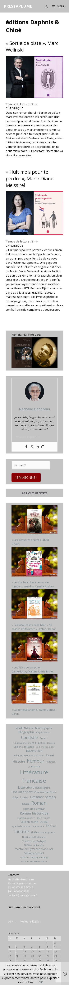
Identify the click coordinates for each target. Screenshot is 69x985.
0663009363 (22, 891)
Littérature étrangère (34, 787)
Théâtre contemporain (43, 832)
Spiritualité (38, 826)
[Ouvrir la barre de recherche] (46, 6)
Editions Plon (34, 750)
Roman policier (26, 818)
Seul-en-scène (29, 822)
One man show (22, 792)
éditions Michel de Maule (34, 861)
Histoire (19, 761)
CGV (10, 921)
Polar (15, 797)
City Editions (42, 732)
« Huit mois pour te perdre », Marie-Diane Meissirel (29, 178)
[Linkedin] (37, 447)
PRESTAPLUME (18, 6)
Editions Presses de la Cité (29, 755)
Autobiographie (43, 728)
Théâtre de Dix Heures (34, 837)
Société (44, 822)
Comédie (29, 737)
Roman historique (34, 813)
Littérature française (34, 776)
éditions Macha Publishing (34, 857)
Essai (50, 755)
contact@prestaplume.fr (23, 895)
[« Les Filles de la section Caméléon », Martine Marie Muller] (35, 647)
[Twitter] (32, 447)
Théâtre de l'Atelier (34, 845)
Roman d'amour (34, 809)
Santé (47, 818)
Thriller (51, 826)
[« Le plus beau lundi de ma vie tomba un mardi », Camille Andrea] (35, 562)
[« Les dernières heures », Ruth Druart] (35, 520)
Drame (43, 738)
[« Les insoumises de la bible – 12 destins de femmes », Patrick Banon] (35, 604)
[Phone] (42, 447)
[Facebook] (26, 447)
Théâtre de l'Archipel (34, 841)
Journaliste (34, 766)
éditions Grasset (34, 853)
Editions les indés (45, 746)
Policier (24, 797)
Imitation (51, 761)
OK (41, 982)
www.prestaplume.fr (28, 437)
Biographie (26, 732)
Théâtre (21, 832)
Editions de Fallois (24, 746)
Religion (25, 804)
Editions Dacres (46, 742)
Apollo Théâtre (24, 728)
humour (35, 761)
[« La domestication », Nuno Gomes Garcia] (35, 689)
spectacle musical (21, 826)
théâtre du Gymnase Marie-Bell (34, 849)
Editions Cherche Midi (24, 742)
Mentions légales (30, 921)
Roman (39, 803)
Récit (39, 818)
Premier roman (43, 796)
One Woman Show (45, 792)
